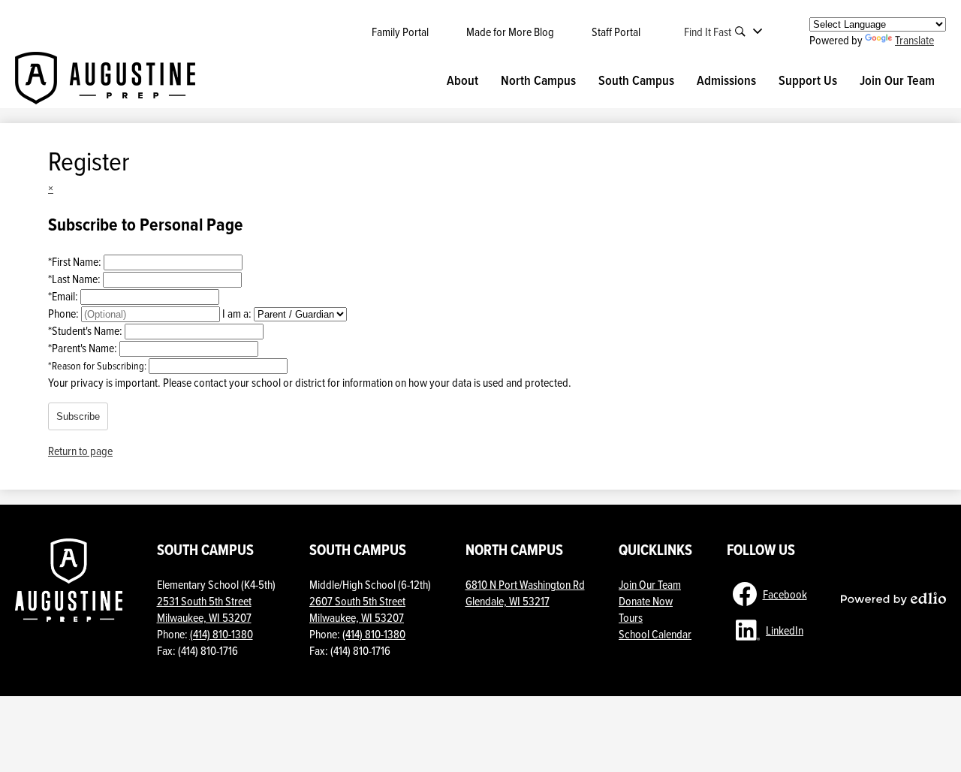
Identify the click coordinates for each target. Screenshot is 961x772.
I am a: (237, 313)
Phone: (64, 313)
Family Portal (400, 31)
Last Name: (75, 278)
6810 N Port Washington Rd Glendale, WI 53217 (525, 592)
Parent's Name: (83, 347)
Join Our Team (650, 584)
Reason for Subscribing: (98, 365)
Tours (631, 617)
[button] (462, 80)
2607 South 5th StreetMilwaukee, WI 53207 (357, 609)
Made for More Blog (510, 31)
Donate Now (646, 601)
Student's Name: (86, 330)
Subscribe (78, 416)
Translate (914, 40)
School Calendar (655, 634)
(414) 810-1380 (221, 634)
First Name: (76, 261)
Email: (64, 296)
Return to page (80, 450)
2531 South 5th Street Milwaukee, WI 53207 (204, 609)
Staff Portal (616, 31)
